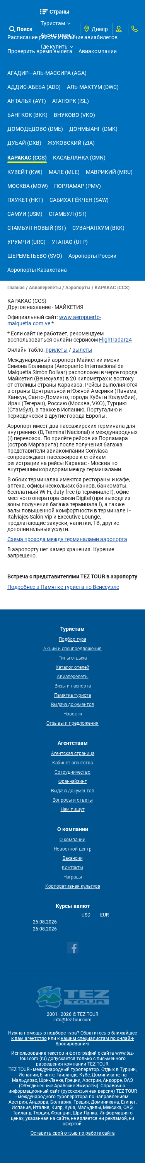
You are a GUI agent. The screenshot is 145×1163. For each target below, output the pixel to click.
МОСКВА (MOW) (27, 186)
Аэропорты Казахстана (37, 270)
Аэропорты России (92, 256)
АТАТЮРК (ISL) (70, 101)
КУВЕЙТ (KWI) (25, 172)
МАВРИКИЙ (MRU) (109, 172)
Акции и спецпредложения (72, 648)
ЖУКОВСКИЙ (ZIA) (71, 143)
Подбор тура (72, 639)
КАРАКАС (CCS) (27, 157)
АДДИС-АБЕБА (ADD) (34, 87)
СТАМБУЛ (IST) (68, 214)
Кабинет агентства (72, 762)
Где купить (54, 46)
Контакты (72, 867)
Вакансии (73, 858)
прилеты (57, 350)
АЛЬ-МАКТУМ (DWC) (93, 87)
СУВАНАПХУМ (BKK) (98, 228)
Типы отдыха (73, 657)
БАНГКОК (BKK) (27, 115)
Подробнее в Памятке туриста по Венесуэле (63, 587)
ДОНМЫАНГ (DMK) (93, 129)
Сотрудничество (72, 772)
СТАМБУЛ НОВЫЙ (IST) (36, 228)
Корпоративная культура (72, 886)
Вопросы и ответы (73, 800)
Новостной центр (73, 848)
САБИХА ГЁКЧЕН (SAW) (79, 200)
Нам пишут (73, 809)
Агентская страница (72, 753)
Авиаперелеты (45, 287)
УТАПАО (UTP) (70, 242)
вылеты (82, 350)
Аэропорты (77, 287)
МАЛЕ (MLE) (64, 172)
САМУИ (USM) (25, 214)
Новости (72, 713)
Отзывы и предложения (72, 723)
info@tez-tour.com (72, 1019)
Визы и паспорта (73, 685)
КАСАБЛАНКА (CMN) (79, 157)
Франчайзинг (72, 781)
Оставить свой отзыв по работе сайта (73, 1133)
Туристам (53, 23)
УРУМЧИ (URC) (26, 242)
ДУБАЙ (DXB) (24, 143)
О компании (72, 839)
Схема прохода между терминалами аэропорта (67, 539)
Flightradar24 (115, 340)
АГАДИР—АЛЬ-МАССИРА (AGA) (47, 73)
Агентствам (55, 35)
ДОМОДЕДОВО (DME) (35, 129)
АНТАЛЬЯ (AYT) (26, 101)
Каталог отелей (72, 667)
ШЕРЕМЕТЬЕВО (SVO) (34, 256)
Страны (59, 11)
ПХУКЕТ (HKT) (25, 200)
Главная (16, 287)
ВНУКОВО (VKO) (74, 115)
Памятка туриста (72, 695)
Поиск (24, 29)
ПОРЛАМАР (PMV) (77, 186)
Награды (72, 876)
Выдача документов (72, 704)
